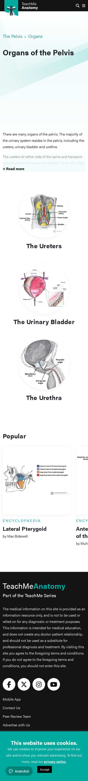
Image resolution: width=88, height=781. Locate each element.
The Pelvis (13, 36)
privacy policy (55, 761)
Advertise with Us (16, 724)
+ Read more (13, 168)
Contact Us (11, 707)
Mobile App (12, 699)
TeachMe (30, 5)
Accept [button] (44, 769)
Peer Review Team (17, 716)
